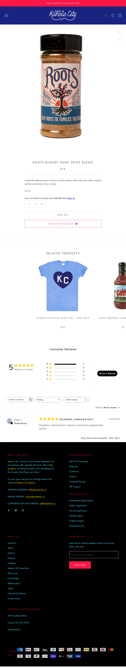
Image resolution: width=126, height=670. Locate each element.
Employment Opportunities (81, 500)
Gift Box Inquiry (76, 515)
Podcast (11, 558)
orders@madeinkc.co (35, 496)
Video (10, 588)
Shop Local (13, 573)
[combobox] (48, 399)
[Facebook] (9, 510)
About (10, 547)
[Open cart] (119, 15)
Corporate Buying (77, 481)
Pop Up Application (78, 510)
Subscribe (80, 565)
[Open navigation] (6, 15)
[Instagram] (23, 510)
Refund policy (14, 583)
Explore (11, 553)
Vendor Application (78, 505)
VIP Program (75, 486)
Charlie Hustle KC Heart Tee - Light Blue (63, 318)
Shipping (73, 466)
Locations (12, 542)
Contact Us (74, 471)
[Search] (113, 15)
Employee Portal (76, 525)
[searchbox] (17, 399)
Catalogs (12, 563)
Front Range (13, 578)
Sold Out (63, 214)
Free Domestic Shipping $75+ (63, 3)
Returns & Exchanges (78, 461)
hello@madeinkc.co (37, 489)
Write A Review (107, 373)
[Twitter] (16, 510)
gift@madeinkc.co (47, 503)
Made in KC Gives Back (18, 568)
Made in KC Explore (26, 482)
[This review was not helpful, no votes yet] (116, 438)
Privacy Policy (14, 598)
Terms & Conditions (17, 593)
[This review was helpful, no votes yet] (111, 438)
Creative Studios (76, 520)
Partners (73, 476)
